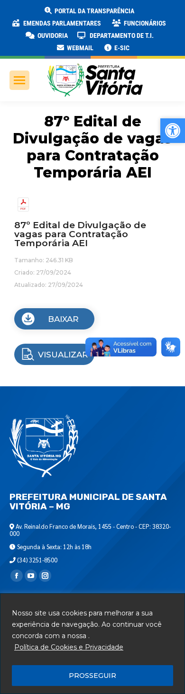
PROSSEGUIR (92, 675)
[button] (153, 14)
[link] (88, 11)
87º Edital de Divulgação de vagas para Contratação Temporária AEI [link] (80, 234)
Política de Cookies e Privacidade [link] (68, 647)
